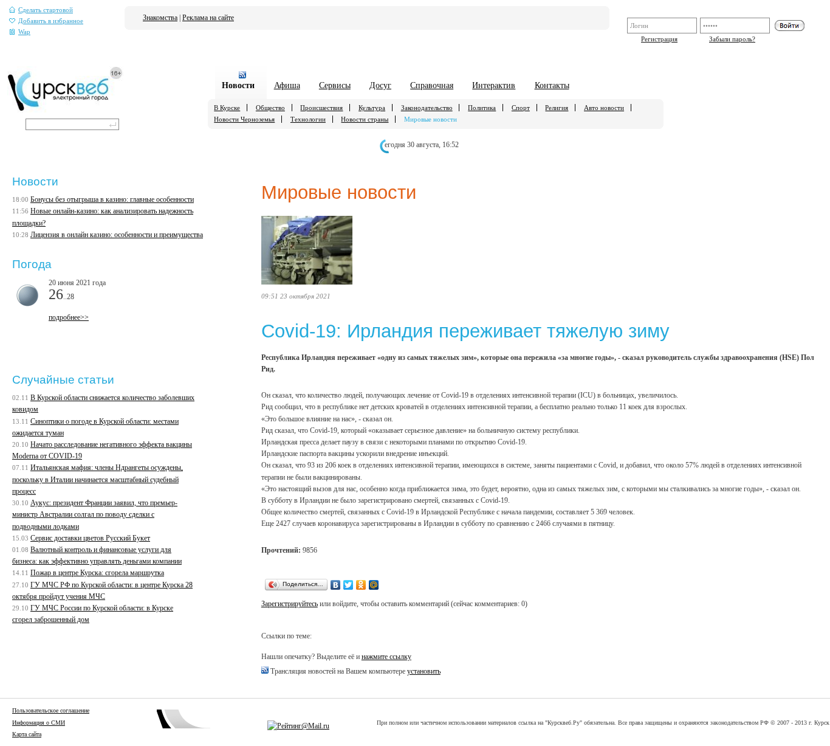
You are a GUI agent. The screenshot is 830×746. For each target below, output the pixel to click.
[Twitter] (348, 585)
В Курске (227, 107)
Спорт (521, 107)
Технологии (308, 119)
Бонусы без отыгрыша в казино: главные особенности (112, 199)
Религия (556, 107)
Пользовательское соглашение (50, 710)
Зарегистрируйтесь (289, 603)
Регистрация (659, 39)
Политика (482, 107)
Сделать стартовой (45, 10)
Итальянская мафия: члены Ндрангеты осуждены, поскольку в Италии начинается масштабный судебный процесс (97, 479)
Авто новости (604, 107)
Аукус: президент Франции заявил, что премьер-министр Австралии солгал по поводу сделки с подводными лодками (94, 514)
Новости (238, 85)
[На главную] (65, 110)
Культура (371, 107)
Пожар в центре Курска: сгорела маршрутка (97, 572)
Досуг (380, 85)
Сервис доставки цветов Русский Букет (90, 538)
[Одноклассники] (361, 585)
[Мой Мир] (374, 585)
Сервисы (335, 85)
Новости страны (364, 119)
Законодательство (427, 107)
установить (424, 671)
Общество (270, 107)
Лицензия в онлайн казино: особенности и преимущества (116, 234)
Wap (24, 32)
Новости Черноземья (244, 119)
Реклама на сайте (208, 17)
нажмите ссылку (386, 656)
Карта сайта (26, 734)
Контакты (552, 85)
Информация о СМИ (38, 722)
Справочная (431, 85)
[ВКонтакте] (335, 585)
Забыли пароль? (732, 39)
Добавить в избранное (50, 21)
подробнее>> (69, 317)
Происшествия (321, 107)
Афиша (287, 85)
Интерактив (493, 85)
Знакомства (160, 17)
